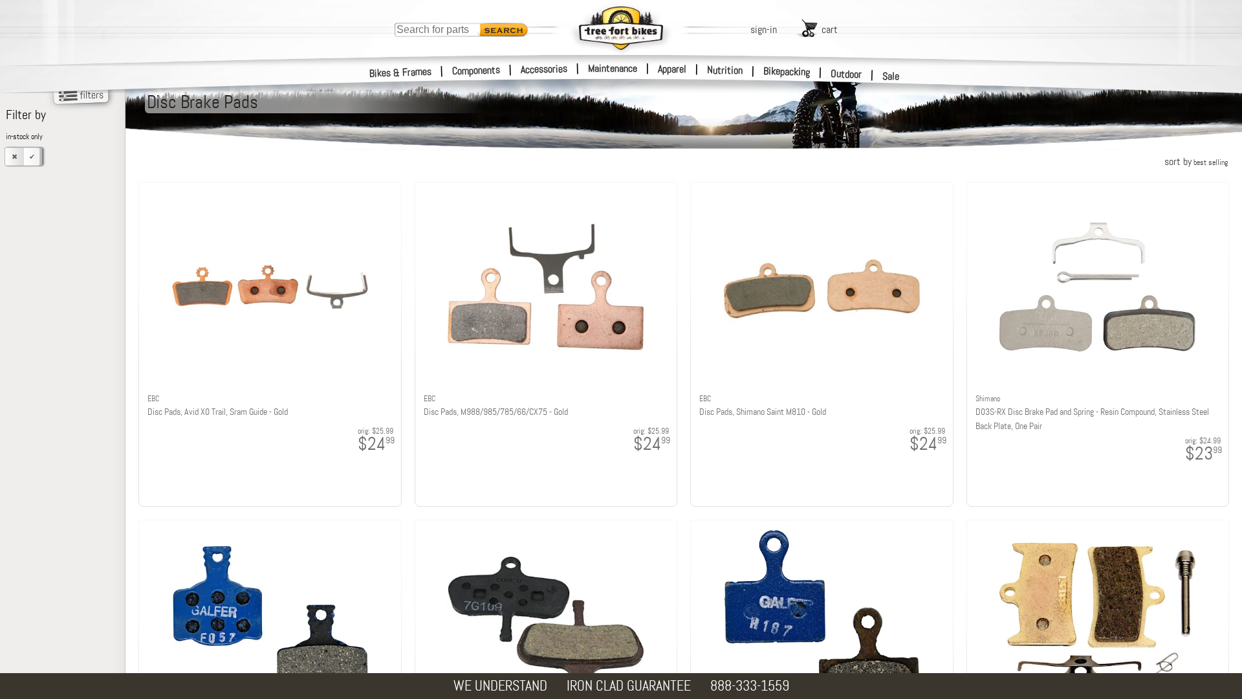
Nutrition (725, 70)
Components (476, 70)
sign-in (763, 29)
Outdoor (846, 74)
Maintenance (612, 68)
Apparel (672, 69)
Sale (891, 76)
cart (830, 29)
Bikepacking (787, 71)
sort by (1196, 161)
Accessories (544, 68)
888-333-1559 (749, 685)
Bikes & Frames (400, 72)
